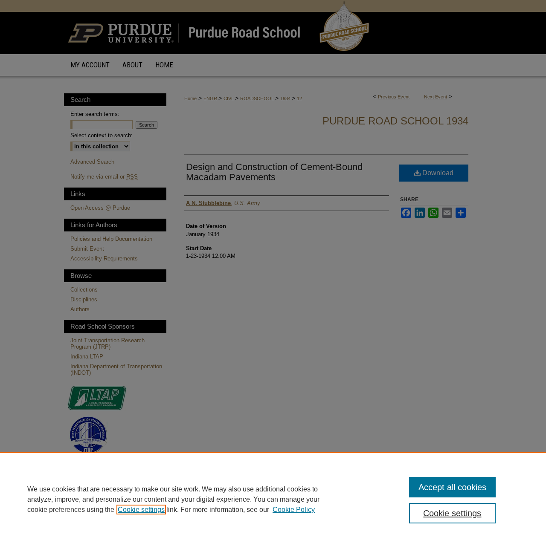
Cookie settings (141, 509)
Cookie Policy (294, 509)
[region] (273, 499)
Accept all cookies (452, 487)
